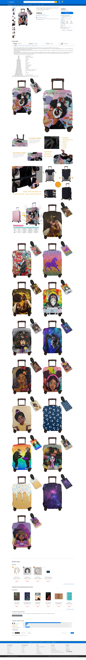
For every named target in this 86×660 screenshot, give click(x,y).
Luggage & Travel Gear (24, 6)
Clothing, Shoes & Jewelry (17, 6)
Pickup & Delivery (29, 4)
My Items (42, 4)
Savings (18, 4)
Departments (10, 4)
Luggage (29, 6)
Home (13, 6)
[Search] (55, 2)
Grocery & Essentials (23, 4)
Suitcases (36, 45)
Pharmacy (35, 4)
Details (68, 28)
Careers (39, 4)
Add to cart (67, 13)
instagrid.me (44, 17)
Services (15, 4)
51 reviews (42, 10)
